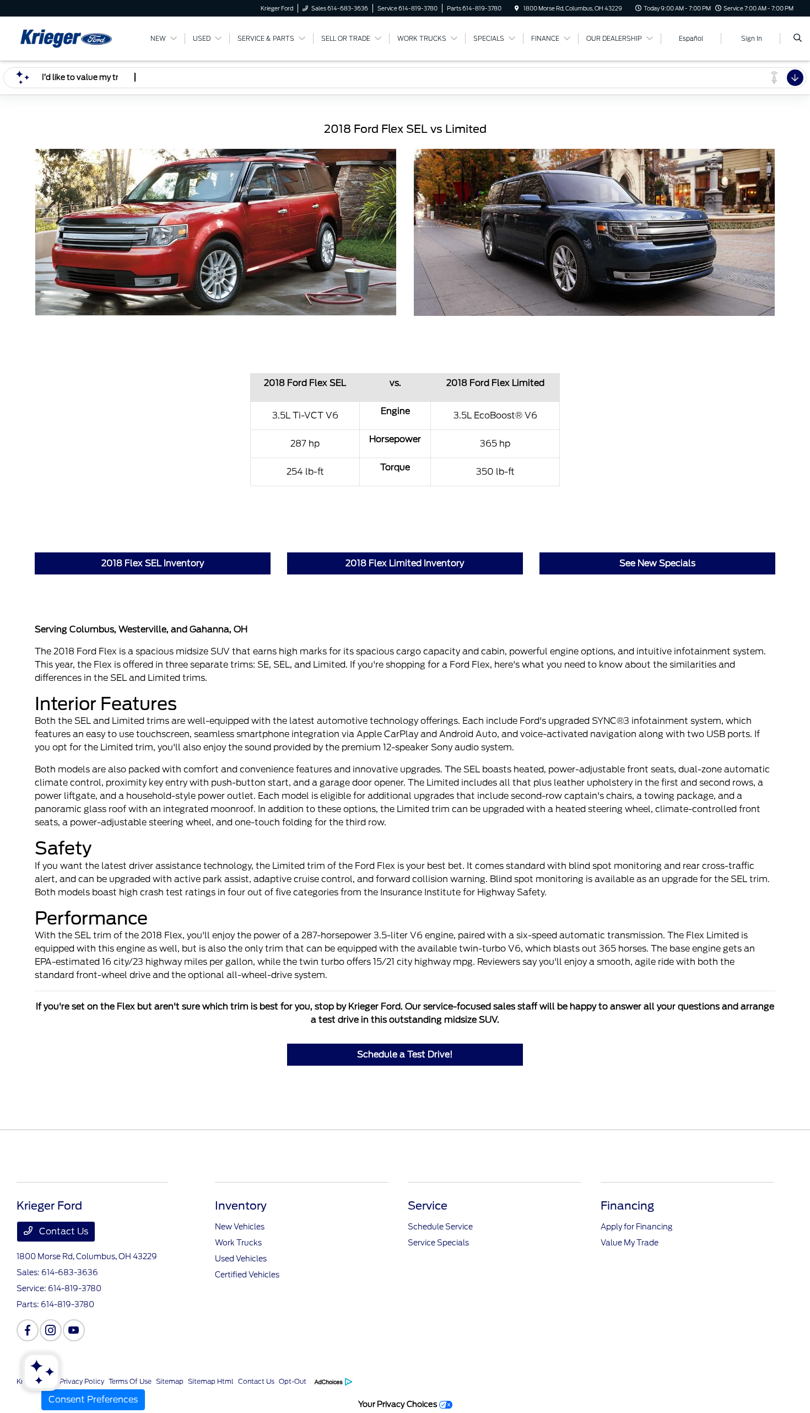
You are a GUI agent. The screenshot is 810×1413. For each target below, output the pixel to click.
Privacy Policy (82, 1381)
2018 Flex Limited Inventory (404, 563)
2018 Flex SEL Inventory (152, 563)
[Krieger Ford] (66, 38)
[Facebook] (28, 1330)
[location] (517, 8)
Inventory (241, 1205)
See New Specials (657, 563)
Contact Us (62, 1231)
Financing (627, 1205)
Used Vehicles (241, 1258)
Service (427, 1205)
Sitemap (169, 1381)
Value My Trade (629, 1242)
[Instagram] (51, 1330)
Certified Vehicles (247, 1274)
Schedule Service (440, 1226)
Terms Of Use (130, 1381)
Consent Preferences (93, 1399)
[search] (797, 38)
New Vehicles (239, 1226)
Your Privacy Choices (398, 1404)
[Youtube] (74, 1330)
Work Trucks (238, 1242)
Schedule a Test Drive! (405, 1054)
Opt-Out (292, 1381)
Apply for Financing (636, 1226)
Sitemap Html (211, 1381)
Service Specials (438, 1242)
